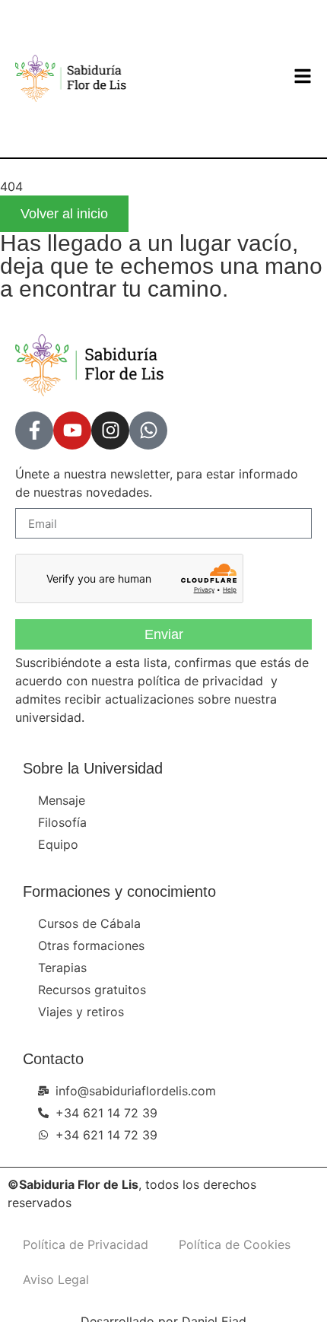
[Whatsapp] (148, 431)
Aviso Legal (56, 1279)
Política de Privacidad (85, 1244)
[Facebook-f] (34, 431)
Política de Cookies (234, 1244)
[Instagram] (110, 431)
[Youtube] (72, 431)
